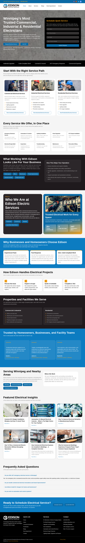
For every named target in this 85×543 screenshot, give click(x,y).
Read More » (7, 423)
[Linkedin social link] (78, 2)
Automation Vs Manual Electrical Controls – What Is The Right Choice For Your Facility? (42, 421)
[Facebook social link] (74, 2)
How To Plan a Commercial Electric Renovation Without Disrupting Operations (15, 447)
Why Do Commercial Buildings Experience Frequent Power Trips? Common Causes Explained (68, 447)
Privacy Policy (63, 539)
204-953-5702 (23, 1)
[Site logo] (11, 5)
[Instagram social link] (76, 2)
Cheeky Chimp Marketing (13, 540)
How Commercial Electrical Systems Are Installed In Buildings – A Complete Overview (42, 447)
